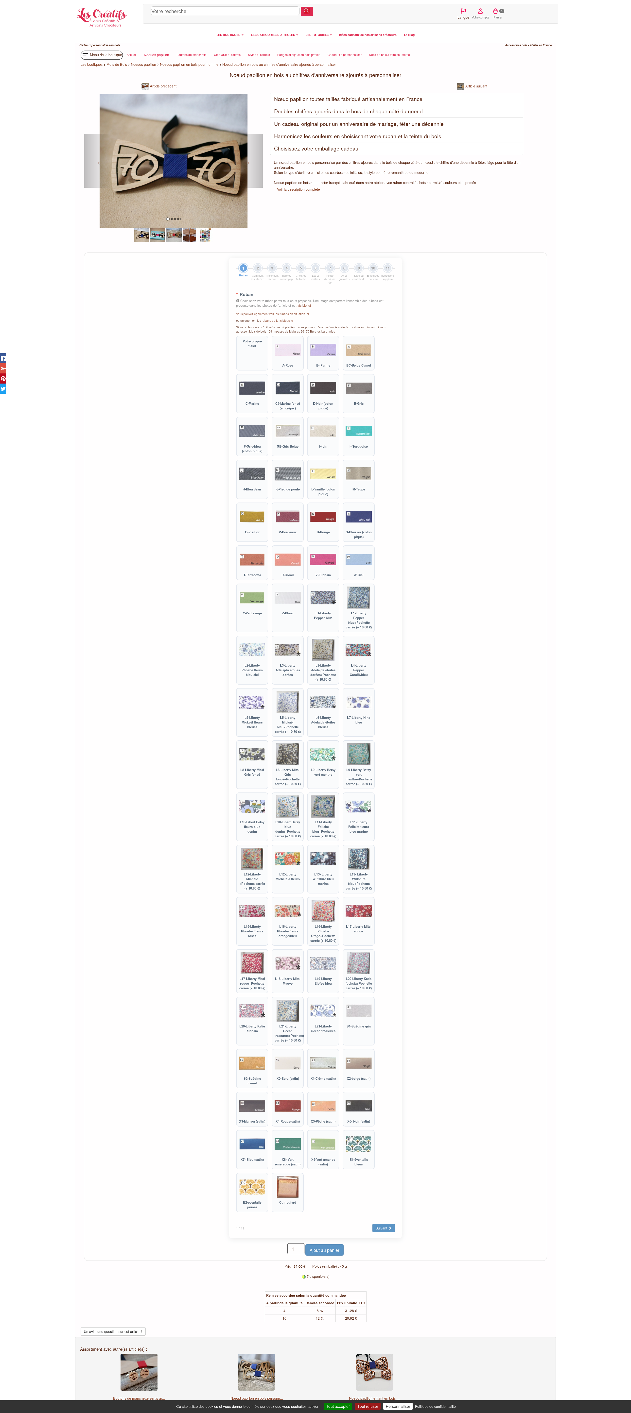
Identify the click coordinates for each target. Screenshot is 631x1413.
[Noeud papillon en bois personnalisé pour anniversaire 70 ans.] (158, 234)
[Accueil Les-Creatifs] (107, 16)
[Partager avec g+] (3, 368)
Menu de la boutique (105, 54)
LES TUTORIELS (317, 35)
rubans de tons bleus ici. (278, 320)
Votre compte (480, 17)
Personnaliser (398, 1406)
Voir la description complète (298, 189)
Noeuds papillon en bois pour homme (189, 64)
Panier (498, 14)
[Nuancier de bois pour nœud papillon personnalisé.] (189, 234)
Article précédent (162, 86)
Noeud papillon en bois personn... (256, 1398)
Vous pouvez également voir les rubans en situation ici (272, 314)
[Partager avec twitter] (3, 389)
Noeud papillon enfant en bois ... (374, 1398)
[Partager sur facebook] (3, 358)
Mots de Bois (116, 64)
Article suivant (475, 86)
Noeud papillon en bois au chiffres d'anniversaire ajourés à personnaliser (279, 64)
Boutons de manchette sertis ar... (139, 1398)
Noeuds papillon (143, 64)
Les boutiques (92, 64)
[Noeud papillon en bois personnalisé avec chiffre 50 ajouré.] (174, 234)
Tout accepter (338, 1406)
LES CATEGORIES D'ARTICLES (273, 35)
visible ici (304, 305)
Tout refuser (367, 1406)
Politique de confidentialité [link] (435, 1406)
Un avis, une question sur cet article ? (113, 1331)
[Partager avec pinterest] (3, 378)
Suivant (382, 1228)
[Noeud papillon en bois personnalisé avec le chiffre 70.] (142, 234)
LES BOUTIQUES (228, 35)
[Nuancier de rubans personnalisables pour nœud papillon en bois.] (204, 234)
